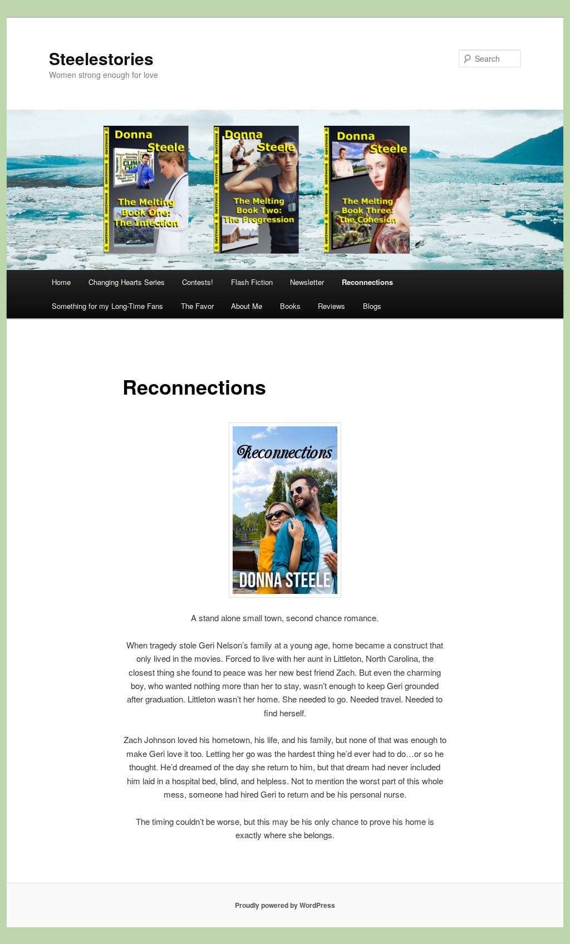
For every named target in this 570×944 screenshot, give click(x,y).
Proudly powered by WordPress (285, 905)
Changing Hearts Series (127, 282)
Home (61, 282)
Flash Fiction (252, 282)
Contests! (197, 282)
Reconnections (367, 282)
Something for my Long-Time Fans (107, 306)
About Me (246, 306)
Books (290, 306)
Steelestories (101, 58)
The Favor (197, 306)
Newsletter (307, 282)
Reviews (331, 306)
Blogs (372, 306)
